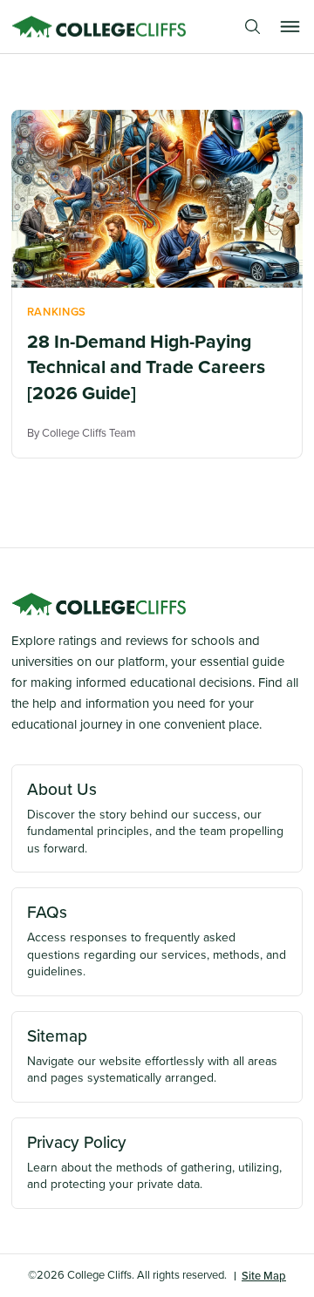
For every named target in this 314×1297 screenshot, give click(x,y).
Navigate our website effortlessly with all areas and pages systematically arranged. (152, 1055)
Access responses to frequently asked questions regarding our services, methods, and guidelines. (156, 940)
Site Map (264, 1275)
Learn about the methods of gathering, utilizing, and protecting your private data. (154, 1162)
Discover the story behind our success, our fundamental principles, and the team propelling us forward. (155, 817)
